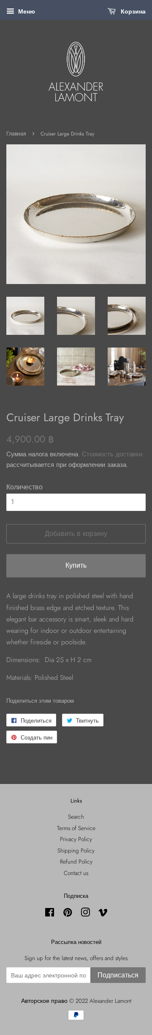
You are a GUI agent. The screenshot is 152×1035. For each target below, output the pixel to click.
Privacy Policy (76, 839)
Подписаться (118, 975)
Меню (25, 11)
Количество (24, 487)
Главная (16, 134)
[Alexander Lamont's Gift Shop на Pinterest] (67, 914)
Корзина (132, 11)
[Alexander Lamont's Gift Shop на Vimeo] (103, 914)
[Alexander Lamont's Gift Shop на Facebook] (49, 914)
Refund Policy (76, 861)
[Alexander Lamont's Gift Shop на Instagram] (85, 914)
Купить (76, 565)
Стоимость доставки (112, 454)
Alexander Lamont (110, 1000)
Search (76, 816)
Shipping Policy (76, 850)
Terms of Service (76, 828)
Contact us (76, 873)
